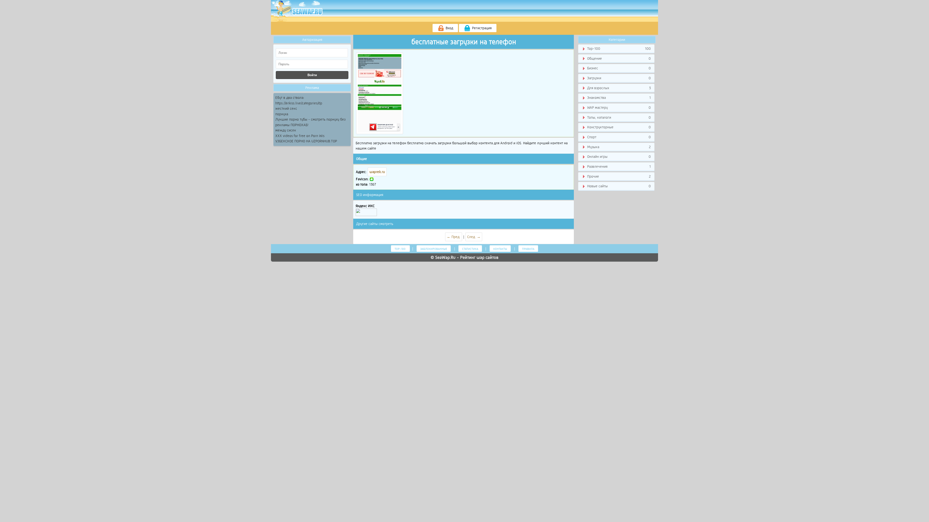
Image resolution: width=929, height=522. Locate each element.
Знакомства (618, 97)
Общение (618, 58)
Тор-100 (618, 48)
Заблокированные (433, 249)
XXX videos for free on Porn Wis (299, 136)
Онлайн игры (618, 156)
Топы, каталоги (618, 117)
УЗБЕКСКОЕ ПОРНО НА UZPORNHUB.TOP (306, 141)
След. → (473, 237)
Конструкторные (618, 127)
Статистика (470, 249)
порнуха (281, 114)
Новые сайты (618, 186)
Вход (449, 28)
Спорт (618, 137)
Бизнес (618, 68)
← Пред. (453, 237)
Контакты (500, 249)
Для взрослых (618, 88)
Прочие (618, 176)
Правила (528, 249)
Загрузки (618, 78)
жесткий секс (286, 108)
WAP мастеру (618, 107)
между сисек (285, 130)
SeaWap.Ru (445, 257)
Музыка (618, 147)
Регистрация (481, 28)
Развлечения (618, 166)
